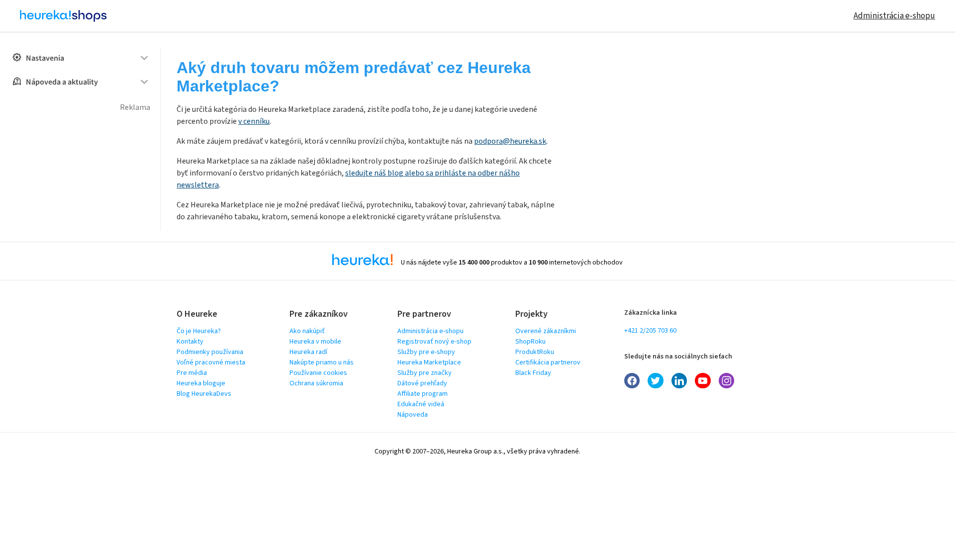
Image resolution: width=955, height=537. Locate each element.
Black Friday (533, 373)
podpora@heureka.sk (510, 141)
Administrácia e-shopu (894, 16)
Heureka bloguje (201, 383)
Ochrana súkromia (316, 383)
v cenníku (254, 121)
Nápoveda (412, 415)
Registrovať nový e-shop (434, 342)
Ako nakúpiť (307, 331)
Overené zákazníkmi (545, 331)
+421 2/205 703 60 (650, 331)
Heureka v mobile (315, 342)
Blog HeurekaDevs (204, 394)
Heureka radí (308, 352)
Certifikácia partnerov (547, 362)
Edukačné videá (420, 404)
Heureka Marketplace (429, 362)
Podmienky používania (210, 352)
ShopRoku (530, 342)
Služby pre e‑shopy (426, 352)
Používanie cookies (318, 373)
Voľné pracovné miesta (211, 362)
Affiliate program (422, 394)
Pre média (192, 373)
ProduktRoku (534, 352)
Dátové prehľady (422, 383)
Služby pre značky (424, 373)
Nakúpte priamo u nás (321, 362)
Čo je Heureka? (199, 331)
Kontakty (190, 342)
